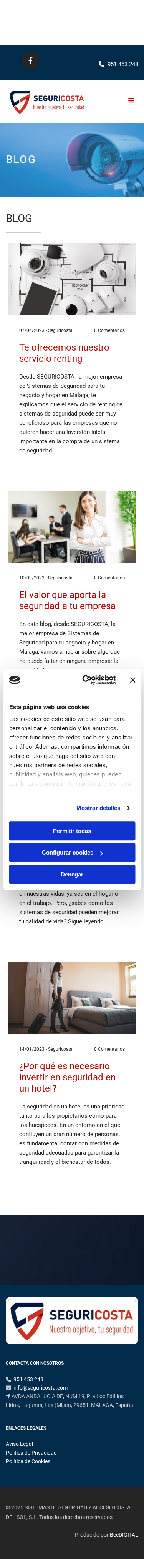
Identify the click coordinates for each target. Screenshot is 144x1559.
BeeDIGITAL (124, 1535)
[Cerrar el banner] (132, 680)
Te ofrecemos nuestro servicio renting (64, 353)
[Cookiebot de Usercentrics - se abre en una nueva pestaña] (86, 680)
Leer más (31, 469)
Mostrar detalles (98, 808)
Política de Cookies (28, 1461)
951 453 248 (121, 22)
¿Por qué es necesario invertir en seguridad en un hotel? (67, 1077)
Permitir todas (72, 831)
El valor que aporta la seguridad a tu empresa (67, 600)
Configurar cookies (67, 852)
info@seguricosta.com (40, 1388)
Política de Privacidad (31, 1453)
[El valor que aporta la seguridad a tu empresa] (72, 527)
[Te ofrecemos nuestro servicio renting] (72, 279)
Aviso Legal (19, 1444)
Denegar (72, 874)
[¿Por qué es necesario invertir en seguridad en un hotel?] (72, 998)
